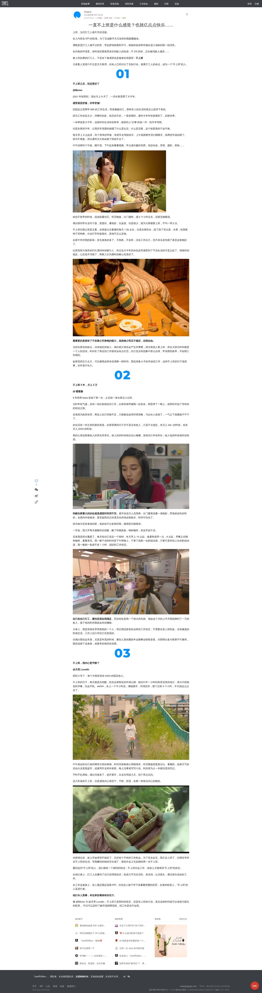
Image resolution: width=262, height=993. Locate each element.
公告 (48, 986)
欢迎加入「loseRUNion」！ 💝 (133, 955)
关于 (34, 986)
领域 (55, 986)
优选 (177, 3)
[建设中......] (129, 976)
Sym (217, 989)
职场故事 (85, 3)
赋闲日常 (100, 3)
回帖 (99, 17)
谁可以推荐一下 (87, 948)
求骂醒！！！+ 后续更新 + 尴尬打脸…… (93, 955)
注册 (257, 3)
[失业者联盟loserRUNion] (124, 976)
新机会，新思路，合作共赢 (92, 963)
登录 (249, 3)
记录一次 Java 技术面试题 (131, 948)
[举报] (187, 14)
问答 (166, 3)
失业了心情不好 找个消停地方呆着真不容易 (133, 925)
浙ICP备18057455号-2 (158, 989)
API (41, 986)
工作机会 (143, 3)
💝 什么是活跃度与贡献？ (131, 932)
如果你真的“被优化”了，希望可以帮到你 (133, 963)
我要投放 (183, 918)
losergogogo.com (188, 986)
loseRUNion (89, 18)
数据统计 (71, 986)
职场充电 (114, 3)
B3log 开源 (180, 989)
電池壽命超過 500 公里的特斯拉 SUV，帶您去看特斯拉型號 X (93, 925)
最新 (156, 3)
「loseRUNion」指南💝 (91, 940)
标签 (62, 986)
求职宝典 (129, 3)
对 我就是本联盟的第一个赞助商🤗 (133, 940)
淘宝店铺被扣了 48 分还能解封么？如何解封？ (93, 932)
